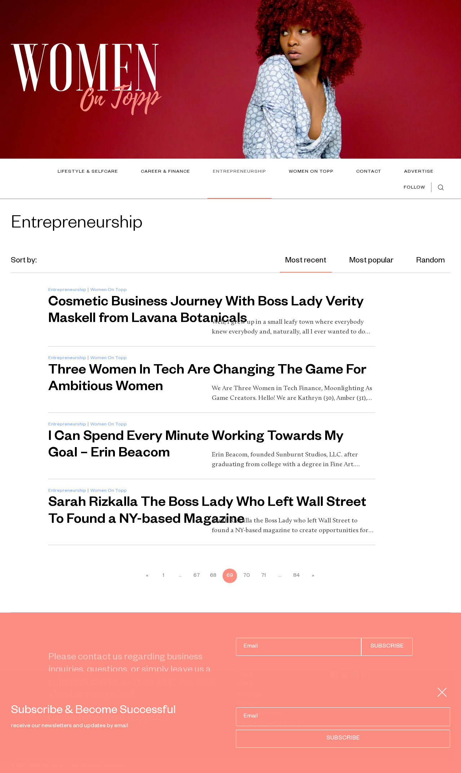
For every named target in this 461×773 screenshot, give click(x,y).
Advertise (419, 172)
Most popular (371, 261)
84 (296, 576)
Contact (368, 172)
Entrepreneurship (239, 172)
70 (246, 576)
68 (213, 576)
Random (430, 261)
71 (263, 576)
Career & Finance (165, 172)
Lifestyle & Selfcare (88, 172)
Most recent (305, 261)
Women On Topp (311, 172)
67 (196, 576)
